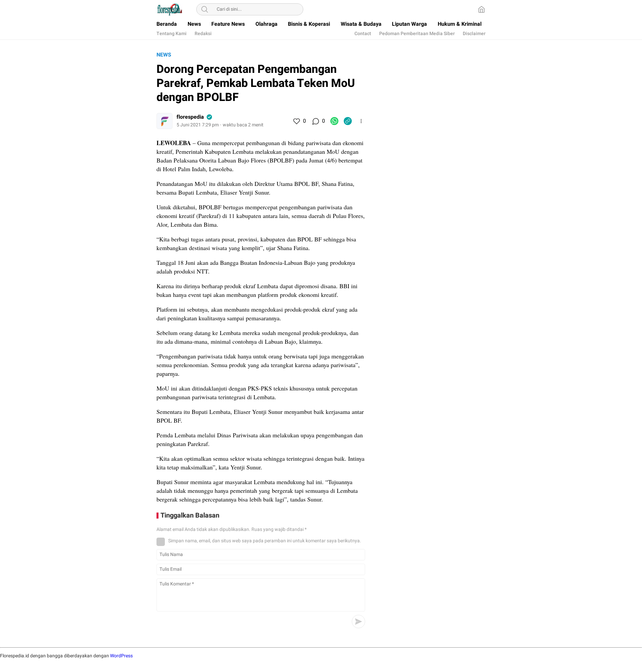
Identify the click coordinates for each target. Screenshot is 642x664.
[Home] (481, 9)
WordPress (121, 655)
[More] (361, 121)
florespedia (190, 117)
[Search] (205, 9)
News (163, 55)
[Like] (296, 121)
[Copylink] (348, 121)
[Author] (164, 121)
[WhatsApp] (334, 121)
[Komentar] (315, 121)
